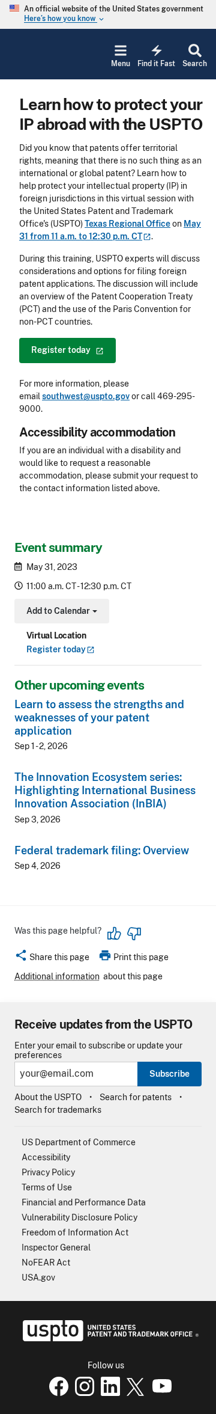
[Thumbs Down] (134, 933)
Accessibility (46, 1157)
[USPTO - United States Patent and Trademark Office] (108, 1338)
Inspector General (56, 1247)
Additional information (57, 976)
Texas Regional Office (127, 223)
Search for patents (136, 1097)
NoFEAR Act (46, 1262)
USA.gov (38, 1277)
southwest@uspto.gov (86, 396)
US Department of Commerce (79, 1142)
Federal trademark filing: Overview (101, 850)
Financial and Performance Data (84, 1202)
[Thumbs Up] (114, 933)
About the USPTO (48, 1097)
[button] (51, 959)
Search (194, 64)
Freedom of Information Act (75, 1232)
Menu (120, 64)
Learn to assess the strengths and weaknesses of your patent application (99, 717)
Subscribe (169, 1074)
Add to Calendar (60, 612)
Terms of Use (47, 1187)
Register (56, 649)
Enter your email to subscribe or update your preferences (98, 1050)
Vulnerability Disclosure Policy (79, 1217)
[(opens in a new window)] (82, 1393)
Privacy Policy (48, 1172)
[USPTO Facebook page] (56, 1393)
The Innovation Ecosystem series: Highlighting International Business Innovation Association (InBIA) (105, 790)
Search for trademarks (57, 1110)
